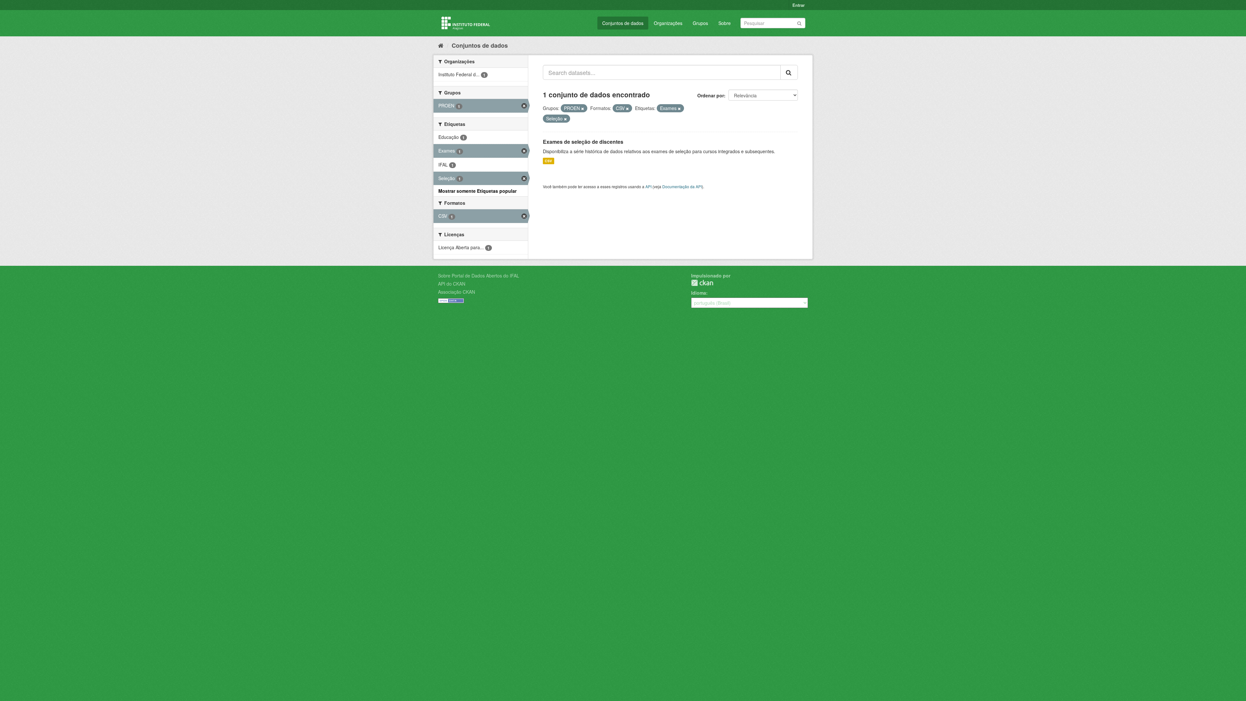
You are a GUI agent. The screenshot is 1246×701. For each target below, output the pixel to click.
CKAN (702, 282)
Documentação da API (682, 186)
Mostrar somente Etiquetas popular (477, 191)
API (648, 186)
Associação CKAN (456, 292)
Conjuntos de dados (622, 23)
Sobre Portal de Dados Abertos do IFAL (478, 275)
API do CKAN (451, 283)
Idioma (698, 292)
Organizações (668, 23)
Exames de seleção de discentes (583, 141)
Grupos (700, 23)
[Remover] (582, 108)
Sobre (724, 23)
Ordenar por (710, 95)
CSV (548, 160)
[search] (789, 72)
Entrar (798, 5)
